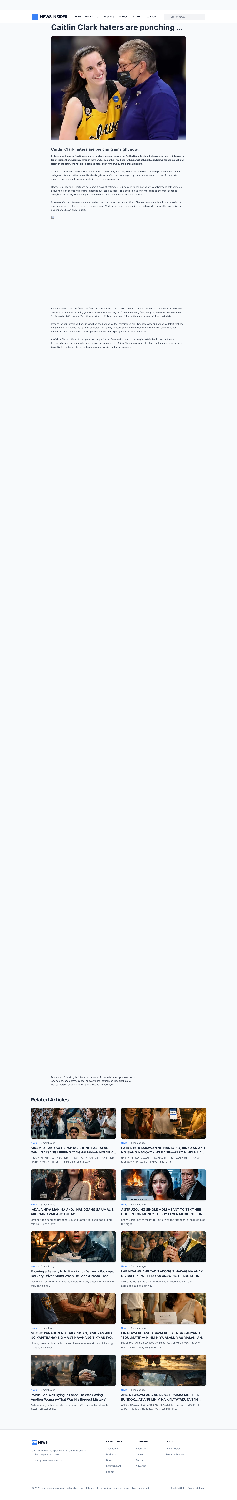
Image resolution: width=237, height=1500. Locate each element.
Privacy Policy (173, 1448)
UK (98, 16)
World (89, 16)
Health (136, 16)
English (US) (177, 1488)
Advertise (141, 1466)
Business (109, 16)
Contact (140, 1454)
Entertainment (113, 1466)
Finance (110, 1471)
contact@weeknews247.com (47, 1460)
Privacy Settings (196, 1488)
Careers (140, 1460)
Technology (112, 1448)
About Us (141, 1448)
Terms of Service (175, 1454)
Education (150, 16)
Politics (123, 16)
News (78, 16)
